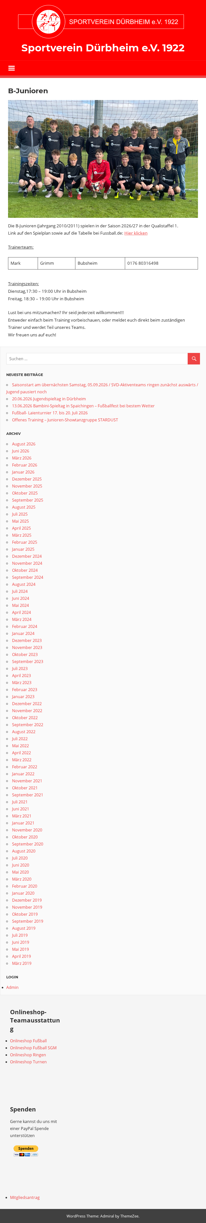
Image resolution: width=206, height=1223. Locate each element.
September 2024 (27, 577)
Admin (12, 987)
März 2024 (21, 619)
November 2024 (27, 563)
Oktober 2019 (25, 914)
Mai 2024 (20, 605)
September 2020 (27, 844)
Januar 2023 (23, 696)
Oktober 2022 (25, 717)
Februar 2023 (24, 689)
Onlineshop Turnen (28, 1062)
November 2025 (27, 486)
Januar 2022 (23, 774)
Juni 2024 (20, 598)
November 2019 (27, 907)
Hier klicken (135, 233)
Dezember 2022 (27, 703)
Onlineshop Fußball (28, 1041)
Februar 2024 (24, 626)
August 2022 (23, 731)
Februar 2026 (24, 465)
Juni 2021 (20, 809)
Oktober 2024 (25, 570)
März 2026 (21, 458)
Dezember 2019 (27, 900)
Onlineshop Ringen (28, 1055)
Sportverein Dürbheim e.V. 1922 (103, 48)
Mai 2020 (20, 872)
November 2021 (27, 781)
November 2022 (27, 710)
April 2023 (21, 675)
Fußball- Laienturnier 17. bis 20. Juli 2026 (50, 413)
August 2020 (23, 851)
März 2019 (21, 963)
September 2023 (27, 661)
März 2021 (21, 816)
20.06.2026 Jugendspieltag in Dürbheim (49, 399)
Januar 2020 (23, 893)
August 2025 (23, 507)
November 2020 (27, 830)
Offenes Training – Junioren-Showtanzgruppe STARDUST (65, 420)
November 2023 (27, 647)
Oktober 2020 (25, 837)
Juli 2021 (20, 802)
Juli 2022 (20, 738)
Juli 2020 (20, 858)
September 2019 (27, 921)
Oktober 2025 (25, 493)
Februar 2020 (24, 886)
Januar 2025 (23, 549)
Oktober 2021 (25, 788)
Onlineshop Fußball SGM (33, 1048)
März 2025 (21, 535)
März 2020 (21, 879)
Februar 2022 (24, 767)
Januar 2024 (23, 633)
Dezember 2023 (27, 640)
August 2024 (23, 584)
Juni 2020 (20, 865)
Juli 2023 (20, 668)
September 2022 (27, 724)
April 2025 (21, 528)
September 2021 (27, 795)
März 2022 (21, 760)
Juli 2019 (20, 935)
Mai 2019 (20, 949)
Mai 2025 (20, 521)
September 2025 (27, 500)
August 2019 (23, 928)
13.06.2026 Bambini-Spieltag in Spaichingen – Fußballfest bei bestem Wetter (83, 406)
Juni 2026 (20, 451)
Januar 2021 (23, 823)
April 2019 (21, 956)
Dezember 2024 (27, 556)
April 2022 (21, 753)
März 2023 (21, 682)
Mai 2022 (20, 745)
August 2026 (23, 444)
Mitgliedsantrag (25, 1197)
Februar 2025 (24, 542)
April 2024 (21, 612)
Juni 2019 (20, 942)
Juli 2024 (20, 591)
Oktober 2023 (25, 654)
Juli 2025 (20, 514)
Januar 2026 (23, 472)
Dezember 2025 (27, 479)
